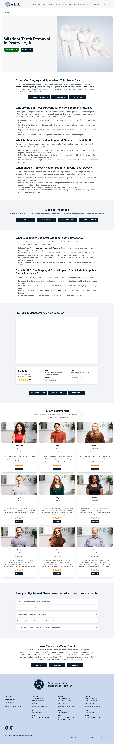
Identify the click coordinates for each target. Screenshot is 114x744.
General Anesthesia (88, 219)
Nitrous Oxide (46, 219)
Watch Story (19, 469)
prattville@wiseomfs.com (80, 373)
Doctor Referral (86, 4)
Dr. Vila (56, 120)
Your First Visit (57, 665)
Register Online (59, 97)
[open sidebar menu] (109, 4)
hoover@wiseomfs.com (92, 707)
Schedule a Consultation (39, 97)
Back (8, 12)
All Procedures (63, 4)
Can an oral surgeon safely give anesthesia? (33, 608)
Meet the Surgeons (38, 392)
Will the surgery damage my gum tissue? (32, 614)
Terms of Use (83, 737)
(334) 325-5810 (50, 380)
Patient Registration (75, 4)
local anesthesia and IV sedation (48, 248)
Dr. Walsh (45, 120)
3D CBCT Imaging (25, 150)
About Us (39, 665)
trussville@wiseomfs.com (40, 707)
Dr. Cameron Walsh (68, 87)
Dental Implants (35, 4)
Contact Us (96, 4)
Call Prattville (77, 97)
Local (25, 219)
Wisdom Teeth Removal (13, 706)
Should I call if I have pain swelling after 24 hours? (35, 621)
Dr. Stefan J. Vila (85, 87)
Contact (75, 665)
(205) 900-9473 (37, 703)
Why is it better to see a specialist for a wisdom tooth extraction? (40, 627)
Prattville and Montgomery (26, 87)
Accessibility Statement (93, 737)
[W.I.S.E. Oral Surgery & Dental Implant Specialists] (13, 4)
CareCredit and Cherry (53, 291)
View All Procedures (57, 392)
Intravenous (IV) (67, 219)
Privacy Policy (74, 737)
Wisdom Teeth (53, 4)
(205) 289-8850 (90, 703)
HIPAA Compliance (104, 737)
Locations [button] (25, 49)
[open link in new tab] (6, 728)
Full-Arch (44, 4)
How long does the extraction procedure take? (34, 601)
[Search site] (105, 4)
